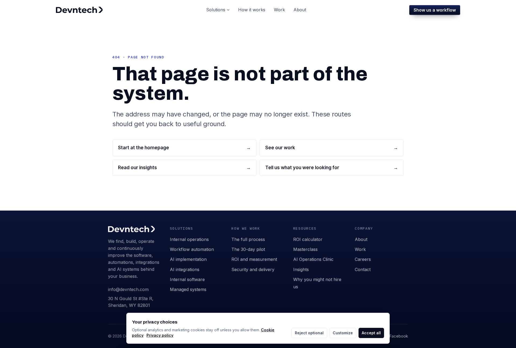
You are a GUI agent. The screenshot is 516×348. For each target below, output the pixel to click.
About (361, 239)
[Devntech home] (79, 10)
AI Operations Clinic (313, 259)
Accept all (371, 333)
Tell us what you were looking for (331, 167)
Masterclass (305, 249)
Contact (363, 269)
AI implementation (188, 259)
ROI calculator (307, 239)
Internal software (187, 279)
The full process (248, 239)
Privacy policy (159, 335)
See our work (331, 147)
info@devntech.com (128, 289)
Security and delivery (252, 269)
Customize (343, 333)
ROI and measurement (254, 259)
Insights (301, 269)
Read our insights (184, 167)
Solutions (215, 9)
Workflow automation (192, 249)
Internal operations (189, 239)
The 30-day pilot (248, 249)
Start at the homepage (184, 147)
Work (360, 249)
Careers (363, 259)
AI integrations (184, 269)
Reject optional (309, 333)
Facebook (398, 336)
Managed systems (188, 289)
